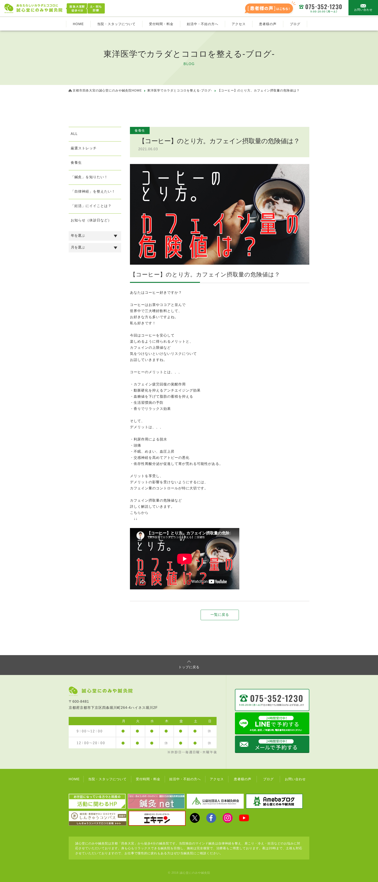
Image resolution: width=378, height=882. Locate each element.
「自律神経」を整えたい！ (93, 191)
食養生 (76, 162)
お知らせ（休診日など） (91, 220)
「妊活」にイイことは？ (91, 206)
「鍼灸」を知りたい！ (89, 177)
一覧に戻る (219, 614)
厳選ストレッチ (84, 148)
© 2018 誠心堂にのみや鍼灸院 (189, 872)
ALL (74, 134)
